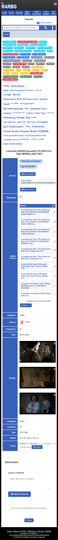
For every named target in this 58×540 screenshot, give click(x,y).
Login (4, 13)
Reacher (25, 139)
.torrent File (29, 167)
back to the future (12, 143)
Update (38, 447)
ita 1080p (14, 103)
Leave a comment (16, 473)
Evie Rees (17, 86)
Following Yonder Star (17, 117)
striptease (27, 103)
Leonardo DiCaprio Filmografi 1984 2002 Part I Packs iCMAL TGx (34, 266)
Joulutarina (38, 126)
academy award (11, 139)
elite (27, 108)
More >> (26, 305)
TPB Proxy (31, 531)
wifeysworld (18, 113)
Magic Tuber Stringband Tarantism (18, 90)
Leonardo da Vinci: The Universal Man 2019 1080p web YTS (35, 250)
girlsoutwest (13, 126)
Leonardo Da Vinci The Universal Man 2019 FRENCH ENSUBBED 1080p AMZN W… (35, 212)
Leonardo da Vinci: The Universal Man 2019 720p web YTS (35, 257)
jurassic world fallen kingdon (25, 122)
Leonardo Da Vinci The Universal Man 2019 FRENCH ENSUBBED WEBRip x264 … (35, 241)
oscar (43, 99)
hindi (6, 103)
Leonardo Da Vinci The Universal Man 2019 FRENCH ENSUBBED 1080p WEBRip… (35, 222)
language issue (38, 108)
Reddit (48, 531)
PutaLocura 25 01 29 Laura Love (20, 99)
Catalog (19, 13)
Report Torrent (28, 189)
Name (23, 206)
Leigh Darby (11, 94)
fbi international (13, 108)
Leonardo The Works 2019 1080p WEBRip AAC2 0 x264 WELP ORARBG (35, 286)
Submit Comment (20, 494)
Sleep (34, 139)
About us (17, 531)
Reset (6, 34)
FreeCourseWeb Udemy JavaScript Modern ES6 (24, 135)
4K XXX (53, 13)
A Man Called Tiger (36, 113)
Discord (41, 531)
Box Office (27, 13)
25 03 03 (38, 90)
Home (11, 13)
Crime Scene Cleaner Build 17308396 (25, 131)
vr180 (41, 139)
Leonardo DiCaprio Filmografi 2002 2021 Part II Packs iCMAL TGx (34, 276)
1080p (6, 86)
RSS (24, 531)
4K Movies (46, 13)
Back (30, 520)
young (7, 113)
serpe (22, 315)
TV (20, 427)
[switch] (38, 23)
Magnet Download (32, 161)
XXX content (46, 23)
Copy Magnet (28, 174)
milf (34, 117)
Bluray (51, 113)
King (27, 126)
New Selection (37, 13)
